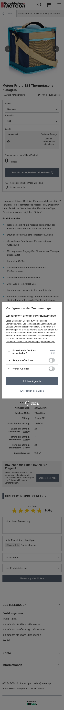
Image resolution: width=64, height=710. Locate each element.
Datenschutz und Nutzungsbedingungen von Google (30, 341)
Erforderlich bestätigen (32, 390)
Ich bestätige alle (32, 381)
